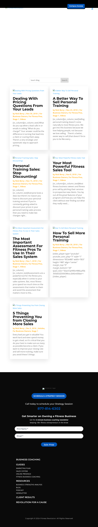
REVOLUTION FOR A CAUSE (31, 502)
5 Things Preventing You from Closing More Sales (27, 318)
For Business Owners (22, 331)
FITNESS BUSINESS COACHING (28, 477)
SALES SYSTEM (22, 471)
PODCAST (20, 490)
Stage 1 (16, 119)
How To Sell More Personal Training (69, 236)
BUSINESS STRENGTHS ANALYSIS (29, 484)
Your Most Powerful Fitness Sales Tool (68, 166)
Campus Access (76, 6)
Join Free (49, 445)
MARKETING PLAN (23, 468)
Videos (23, 119)
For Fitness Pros (35, 116)
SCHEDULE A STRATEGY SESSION (49, 396)
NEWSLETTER (21, 493)
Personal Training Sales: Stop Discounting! (26, 171)
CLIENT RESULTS (25, 497)
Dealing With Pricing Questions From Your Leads (28, 103)
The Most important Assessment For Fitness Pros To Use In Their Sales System (28, 248)
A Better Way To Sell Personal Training (68, 102)
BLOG (18, 487)
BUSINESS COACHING (28, 459)
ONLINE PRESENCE (23, 474)
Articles (41, 328)
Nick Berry (19, 113)
